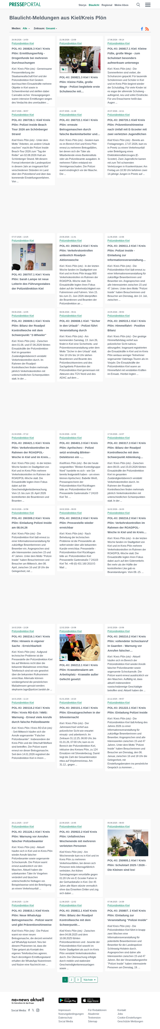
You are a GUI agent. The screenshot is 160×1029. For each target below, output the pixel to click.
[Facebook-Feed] (142, 29)
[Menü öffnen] (148, 5)
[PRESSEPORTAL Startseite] (25, 4)
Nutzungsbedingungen (71, 1014)
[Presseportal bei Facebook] (28, 1010)
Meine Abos (121, 5)
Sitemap (92, 1021)
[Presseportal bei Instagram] (36, 1010)
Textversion (94, 1017)
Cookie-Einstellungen (130, 1017)
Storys (82, 5)
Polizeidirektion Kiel (23, 43)
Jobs (120, 1014)
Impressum (64, 1010)
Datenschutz (65, 1017)
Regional (107, 5)
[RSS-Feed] (147, 29)
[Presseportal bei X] (32, 1010)
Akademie (93, 1014)
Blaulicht (94, 5)
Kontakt (122, 1010)
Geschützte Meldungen (130, 1021)
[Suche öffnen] (138, 5)
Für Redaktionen (97, 1010)
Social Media (65, 1021)
